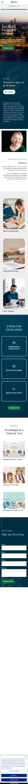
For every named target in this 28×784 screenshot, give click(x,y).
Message (4, 568)
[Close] (26, 756)
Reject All (14, 775)
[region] (14, 769)
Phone (3, 560)
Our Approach (9, 92)
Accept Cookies (14, 779)
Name (3, 544)
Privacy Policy (8, 767)
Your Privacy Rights (14, 771)
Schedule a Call (8, 581)
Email (3, 552)
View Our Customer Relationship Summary (14, 9)
